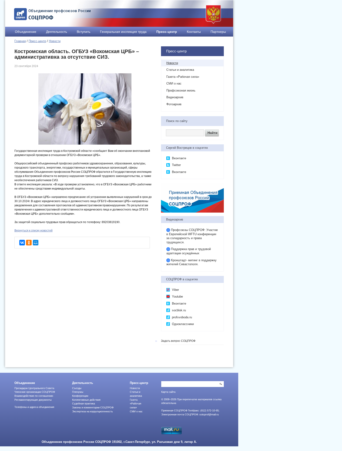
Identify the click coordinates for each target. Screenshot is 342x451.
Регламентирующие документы (33, 399)
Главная (20, 41)
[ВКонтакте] (22, 242)
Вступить (83, 32)
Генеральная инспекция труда (123, 32)
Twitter (176, 165)
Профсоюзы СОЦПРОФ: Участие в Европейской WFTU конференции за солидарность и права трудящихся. (192, 236)
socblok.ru (178, 310)
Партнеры (218, 32)
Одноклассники (182, 324)
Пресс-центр (166, 32)
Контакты (194, 32)
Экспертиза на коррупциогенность (92, 411)
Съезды (76, 388)
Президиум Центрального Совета (34, 388)
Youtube (177, 296)
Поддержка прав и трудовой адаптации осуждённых (188, 251)
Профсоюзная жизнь (180, 90)
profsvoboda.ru (181, 317)
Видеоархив (174, 97)
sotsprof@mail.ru (209, 414)
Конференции (80, 395)
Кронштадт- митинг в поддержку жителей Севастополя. (191, 262)
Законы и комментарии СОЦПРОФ (93, 407)
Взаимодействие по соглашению (33, 395)
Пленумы (77, 391)
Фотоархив (173, 104)
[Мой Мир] (35, 242)
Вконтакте (178, 158)
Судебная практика (83, 403)
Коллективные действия (86, 399)
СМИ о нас (173, 83)
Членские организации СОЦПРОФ (34, 391)
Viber (175, 290)
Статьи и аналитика (180, 69)
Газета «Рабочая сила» (182, 76)
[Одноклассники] (29, 242)
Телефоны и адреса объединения (34, 407)
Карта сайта (168, 391)
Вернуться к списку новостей (33, 230)
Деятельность (56, 32)
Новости (54, 41)
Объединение (25, 32)
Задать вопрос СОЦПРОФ (178, 340)
